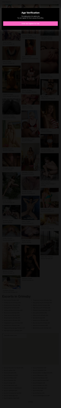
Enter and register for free (30, 23)
